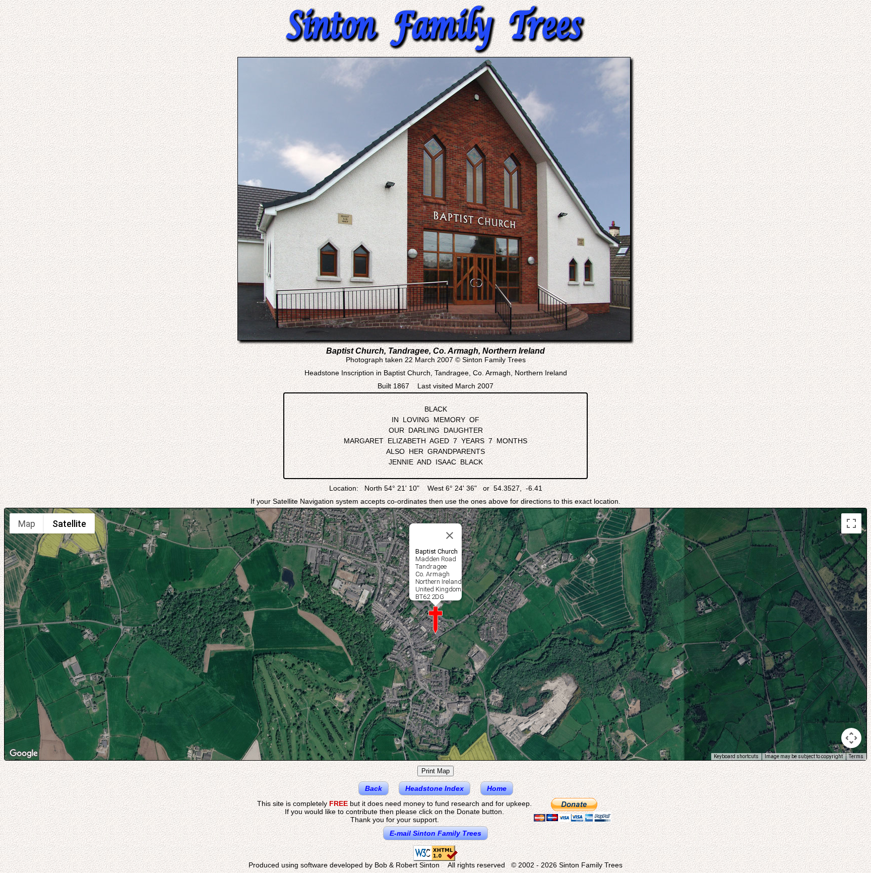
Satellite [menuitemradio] (69, 523)
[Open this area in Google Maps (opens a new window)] (23, 753)
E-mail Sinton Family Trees (435, 833)
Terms (856, 756)
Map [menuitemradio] (26, 523)
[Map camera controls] (851, 738)
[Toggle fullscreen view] (851, 523)
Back (373, 788)
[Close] (450, 535)
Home (497, 788)
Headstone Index (434, 788)
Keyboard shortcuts (736, 756)
